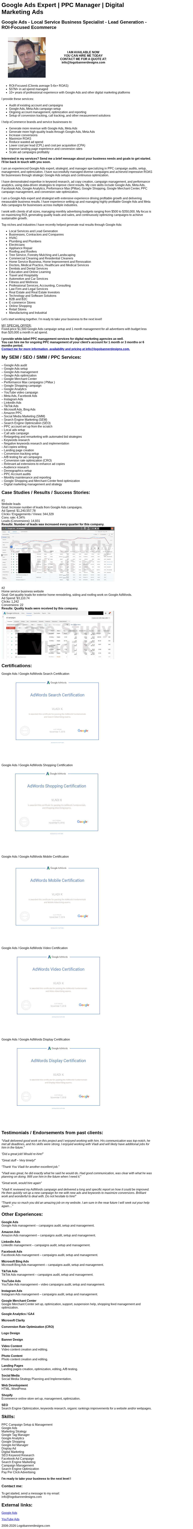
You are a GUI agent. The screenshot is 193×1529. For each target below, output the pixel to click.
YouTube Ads (10, 1519)
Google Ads (9, 1512)
